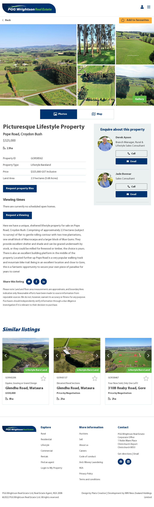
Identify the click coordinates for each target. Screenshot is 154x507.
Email (133, 161)
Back (8, 20)
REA (81, 468)
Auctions (83, 434)
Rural (43, 434)
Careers (83, 451)
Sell (81, 439)
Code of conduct (87, 456)
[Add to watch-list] (43, 378)
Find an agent (47, 462)
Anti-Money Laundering (91, 462)
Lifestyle (45, 445)
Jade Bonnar (123, 174)
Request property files (20, 188)
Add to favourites (138, 20)
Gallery (139, 99)
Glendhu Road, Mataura (24, 388)
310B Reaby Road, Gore (127, 388)
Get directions (125, 454)
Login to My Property (51, 468)
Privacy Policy (86, 474)
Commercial (46, 451)
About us (83, 445)
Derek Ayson (123, 137)
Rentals (44, 456)
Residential (46, 439)
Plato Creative (99, 493)
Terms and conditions (89, 479)
